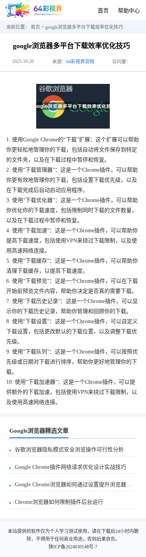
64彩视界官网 (80, 61)
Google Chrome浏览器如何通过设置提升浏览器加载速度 (76, 484)
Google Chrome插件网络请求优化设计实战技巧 (70, 467)
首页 (103, 11)
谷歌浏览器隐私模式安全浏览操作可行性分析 (69, 450)
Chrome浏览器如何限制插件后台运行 (59, 502)
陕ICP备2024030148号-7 (73, 547)
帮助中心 (129, 11)
